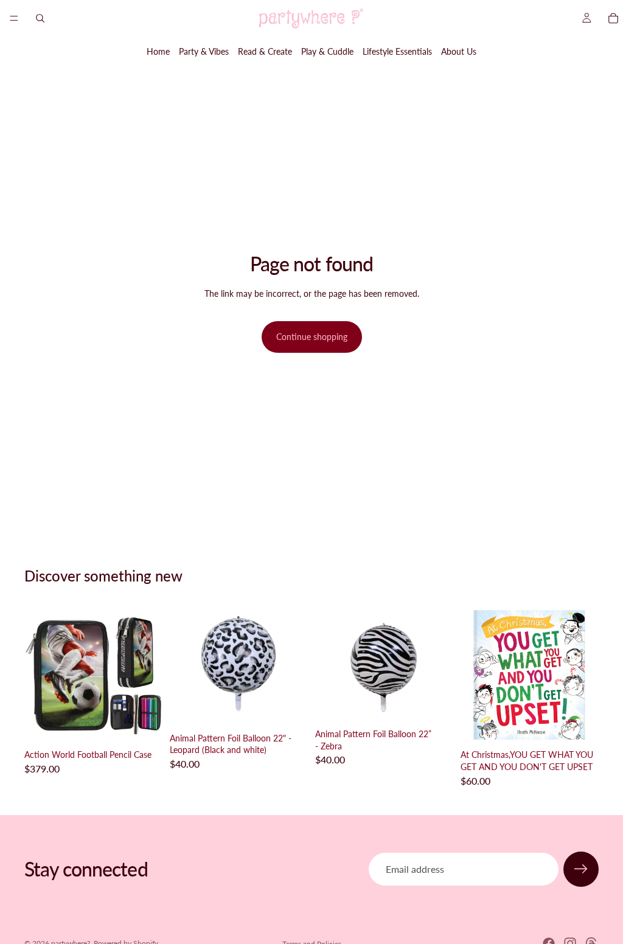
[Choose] (289, 709)
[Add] (144, 725)
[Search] (40, 18)
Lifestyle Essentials (397, 51)
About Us (458, 51)
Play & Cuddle (327, 51)
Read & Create (265, 51)
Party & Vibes (204, 51)
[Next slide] (149, 675)
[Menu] (14, 18)
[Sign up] (581, 869)
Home (158, 51)
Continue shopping (311, 336)
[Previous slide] (37, 675)
